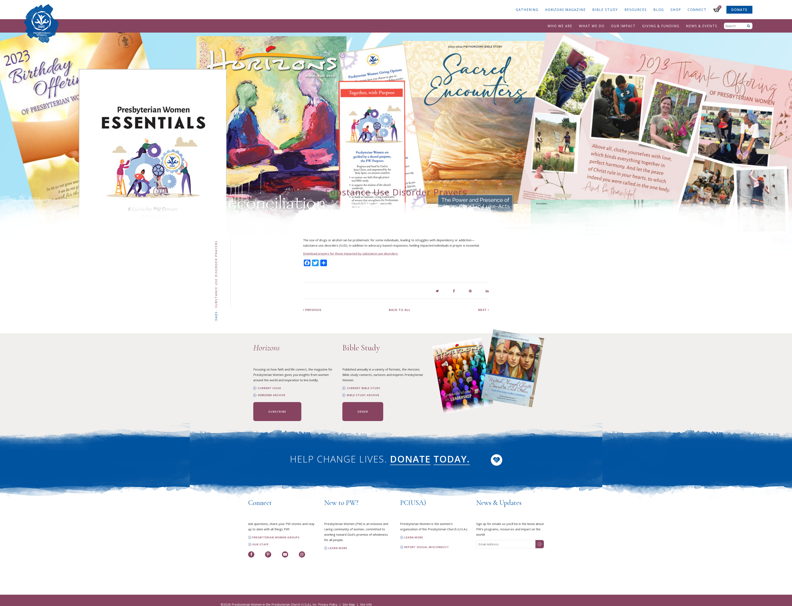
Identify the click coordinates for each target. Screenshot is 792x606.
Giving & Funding (660, 26)
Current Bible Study (364, 388)
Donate (739, 9)
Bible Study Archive (363, 395)
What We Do (592, 26)
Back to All (399, 310)
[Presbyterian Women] (41, 23)
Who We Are (560, 26)
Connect (697, 9)
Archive (271, 395)
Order (362, 411)
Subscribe (277, 411)
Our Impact (623, 26)
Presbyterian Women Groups (276, 537)
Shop (676, 9)
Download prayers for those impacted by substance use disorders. (350, 253)
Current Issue (269, 388)
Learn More (337, 548)
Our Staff (260, 544)
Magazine (565, 9)
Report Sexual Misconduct (426, 547)
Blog (658, 9)
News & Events (701, 26)
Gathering (527, 9)
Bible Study (605, 9)
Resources (636, 9)
